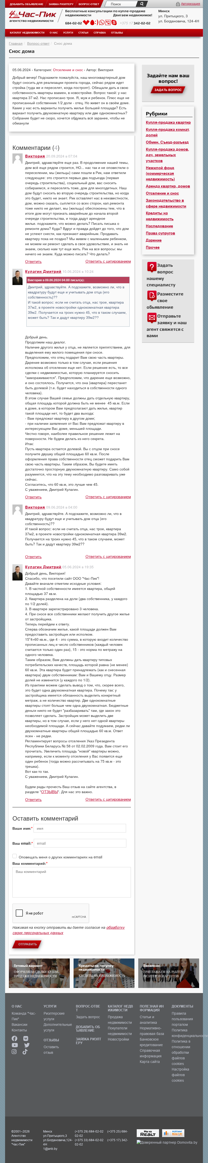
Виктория (35, 156)
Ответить (33, 261)
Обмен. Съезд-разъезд (167, 142)
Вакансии (19, 1025)
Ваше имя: (21, 828)
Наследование (159, 226)
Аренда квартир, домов (168, 186)
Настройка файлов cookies (180, 1074)
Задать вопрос (88, 1017)
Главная (16, 43)
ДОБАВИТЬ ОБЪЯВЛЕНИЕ (88, 1028)
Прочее (153, 247)
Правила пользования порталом (182, 1019)
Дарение (154, 240)
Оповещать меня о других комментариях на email (60, 856)
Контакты (19, 1030)
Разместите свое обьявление (165, 300)
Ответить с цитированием (108, 261)
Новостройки (118, 1039)
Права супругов (160, 233)
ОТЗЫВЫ (49, 792)
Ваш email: (21, 843)
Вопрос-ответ (38, 43)
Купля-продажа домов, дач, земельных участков (167, 155)
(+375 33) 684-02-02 (89, 1140)
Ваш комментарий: (29, 863)
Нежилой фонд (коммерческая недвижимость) (160, 174)
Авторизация (190, 3)
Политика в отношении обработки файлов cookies (181, 1052)
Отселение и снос (68, 69)
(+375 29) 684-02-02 (89, 1131)
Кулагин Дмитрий (43, 271)
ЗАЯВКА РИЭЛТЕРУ (88, 1041)
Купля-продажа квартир (168, 122)
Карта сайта (150, 1062)
